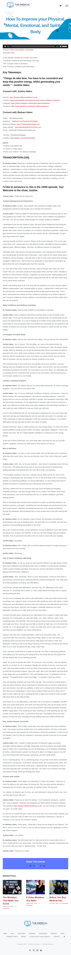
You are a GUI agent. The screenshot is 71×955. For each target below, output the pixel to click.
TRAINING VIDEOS (12, 936)
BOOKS (23, 936)
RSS (13, 53)
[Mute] (61, 46)
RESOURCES (43, 933)
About (12, 933)
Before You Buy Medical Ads (58, 887)
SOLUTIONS (21, 933)
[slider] (64, 46)
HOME (5, 933)
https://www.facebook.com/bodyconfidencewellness (30, 106)
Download (29, 50)
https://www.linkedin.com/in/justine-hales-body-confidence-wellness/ (35, 100)
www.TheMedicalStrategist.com (28, 124)
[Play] (5, 46)
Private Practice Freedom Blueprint (40, 936)
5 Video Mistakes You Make (35, 887)
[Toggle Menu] (66, 6)
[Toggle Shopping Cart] (60, 6)
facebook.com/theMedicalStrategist (25, 121)
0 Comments (64, 903)
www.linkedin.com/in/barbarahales (22, 138)
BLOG (62, 933)
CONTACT (57, 936)
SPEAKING (32, 933)
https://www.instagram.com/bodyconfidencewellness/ (30, 103)
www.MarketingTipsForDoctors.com (28, 127)
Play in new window (17, 50)
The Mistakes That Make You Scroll (12, 887)
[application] (35, 46)
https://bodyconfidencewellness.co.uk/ (24, 97)
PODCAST (54, 933)
